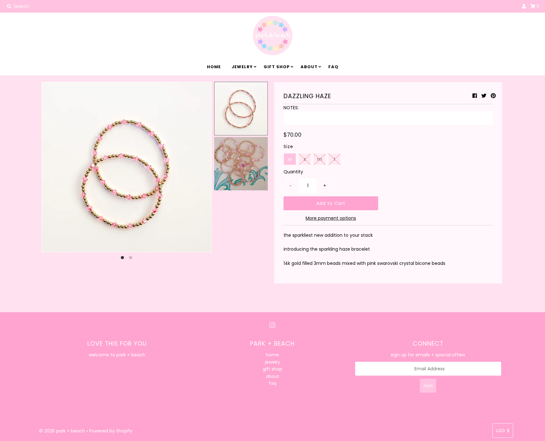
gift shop (277, 67)
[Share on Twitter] (483, 95)
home (214, 67)
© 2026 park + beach (62, 431)
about (309, 67)
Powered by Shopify (110, 431)
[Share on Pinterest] (493, 95)
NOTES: (291, 107)
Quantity (293, 172)
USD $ (503, 430)
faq (333, 67)
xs (290, 159)
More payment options (331, 218)
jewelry (242, 67)
